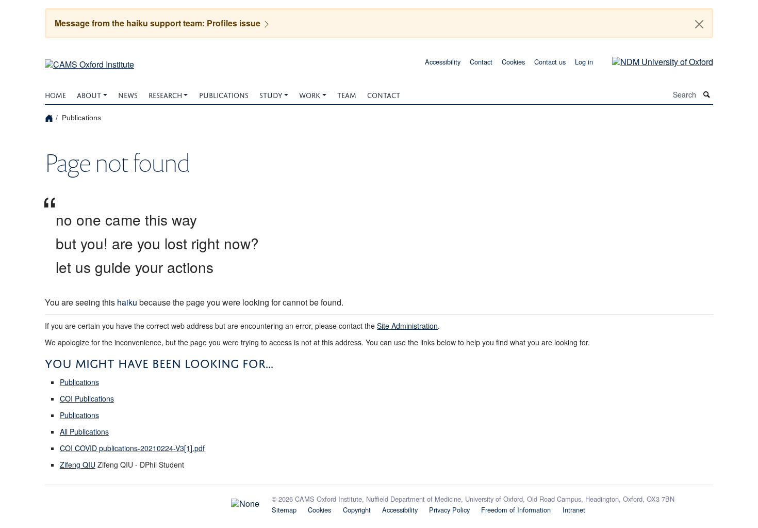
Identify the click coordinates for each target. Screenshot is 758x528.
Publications (224, 94)
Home (55, 94)
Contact (481, 62)
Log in (584, 62)
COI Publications (87, 398)
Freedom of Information (516, 510)
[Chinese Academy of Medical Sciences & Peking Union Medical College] (152, 501)
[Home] (50, 117)
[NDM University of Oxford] (655, 61)
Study (271, 94)
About (89, 94)
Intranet (574, 510)
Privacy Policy (449, 510)
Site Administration (407, 326)
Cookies (513, 62)
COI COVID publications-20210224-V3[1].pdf (132, 448)
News (128, 94)
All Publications (84, 431)
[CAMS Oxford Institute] (89, 61)
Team (346, 94)
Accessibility (442, 62)
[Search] (707, 95)
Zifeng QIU (77, 464)
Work (309, 94)
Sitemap (284, 510)
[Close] (699, 24)
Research (165, 94)
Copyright (357, 510)
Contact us (550, 62)
